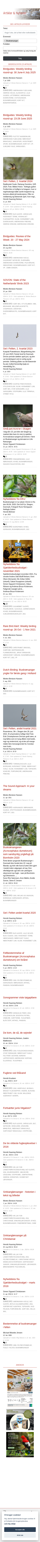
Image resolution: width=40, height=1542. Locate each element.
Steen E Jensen (15, 881)
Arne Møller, (25, 878)
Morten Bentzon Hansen (12, 78)
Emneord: (7, 37)
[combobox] (20, 41)
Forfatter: (6, 44)
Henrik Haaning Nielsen (12, 199)
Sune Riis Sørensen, (11, 878)
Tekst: (5, 28)
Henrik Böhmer (9, 512)
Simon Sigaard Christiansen (14, 444)
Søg (20, 58)
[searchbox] (20, 41)
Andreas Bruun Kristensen (13, 591)
